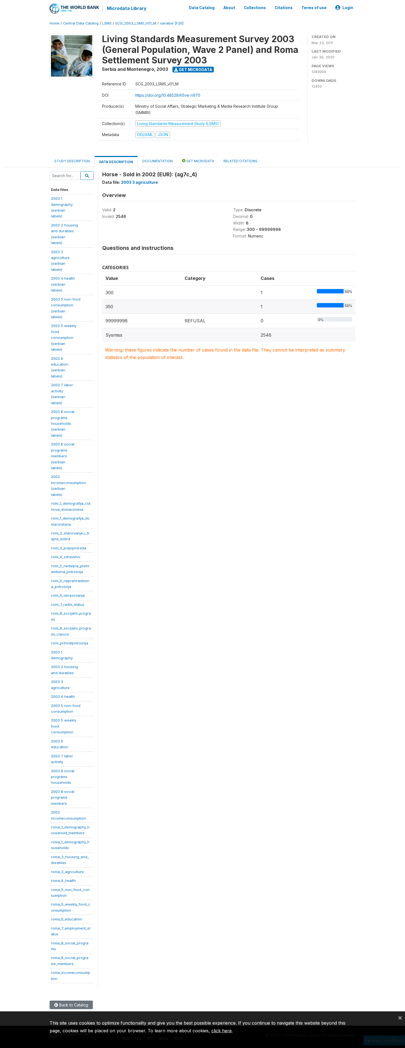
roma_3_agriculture (67, 871)
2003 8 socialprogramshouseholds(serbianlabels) (62, 423)
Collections (255, 8)
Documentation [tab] (157, 161)
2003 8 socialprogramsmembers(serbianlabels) (62, 456)
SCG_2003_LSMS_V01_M (135, 23)
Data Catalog (202, 8)
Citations (284, 8)
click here (221, 1030)
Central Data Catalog (81, 23)
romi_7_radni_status (67, 604)
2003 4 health (63, 696)
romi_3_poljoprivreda (68, 548)
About (229, 8)
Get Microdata (195, 69)
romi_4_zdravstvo (65, 557)
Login (347, 8)
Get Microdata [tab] (199, 161)
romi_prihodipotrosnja (69, 643)
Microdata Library (127, 8)
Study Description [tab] (72, 161)
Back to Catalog (73, 1005)
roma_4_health (63, 880)
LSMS (107, 23)
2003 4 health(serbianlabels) (63, 284)
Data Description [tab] (116, 162)
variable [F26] (171, 23)
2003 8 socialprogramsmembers (62, 797)
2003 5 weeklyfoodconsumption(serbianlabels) (63, 337)
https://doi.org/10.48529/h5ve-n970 (167, 95)
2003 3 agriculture (139, 182)
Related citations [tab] (240, 161)
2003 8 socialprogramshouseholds (62, 777)
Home (55, 23)
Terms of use (313, 8)
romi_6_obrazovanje (68, 595)
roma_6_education (66, 919)
